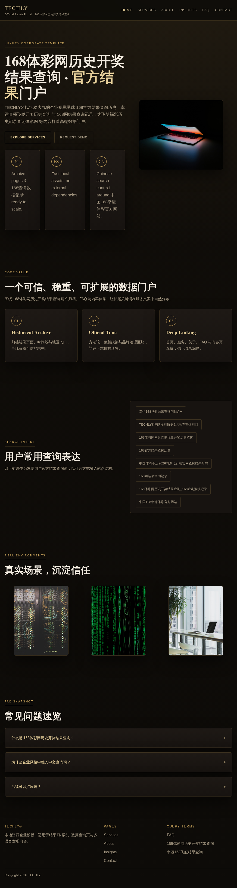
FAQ (205, 10)
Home (127, 10)
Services (147, 10)
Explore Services (27, 137)
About (167, 10)
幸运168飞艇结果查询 (185, 852)
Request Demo (73, 137)
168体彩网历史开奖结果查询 (190, 843)
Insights (188, 10)
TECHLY (37, 10)
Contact (223, 10)
